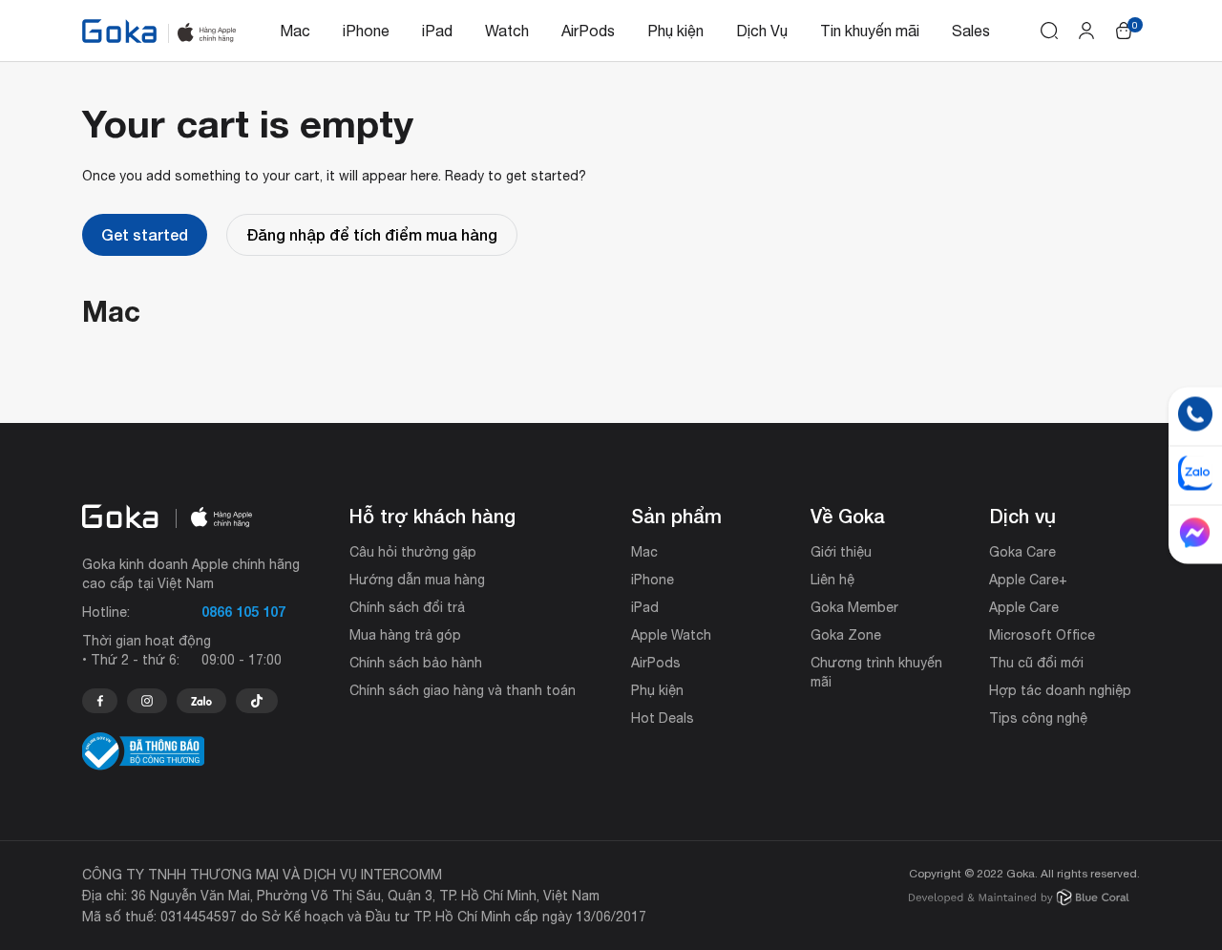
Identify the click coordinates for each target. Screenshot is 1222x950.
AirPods (588, 30)
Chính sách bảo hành (415, 662)
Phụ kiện (675, 30)
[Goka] (119, 31)
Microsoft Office (1042, 635)
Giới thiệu (841, 551)
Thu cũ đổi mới (1036, 662)
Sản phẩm (676, 515)
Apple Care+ (1028, 579)
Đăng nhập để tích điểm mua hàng (371, 234)
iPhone (366, 30)
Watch (507, 30)
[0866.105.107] (99, 700)
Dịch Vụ (762, 30)
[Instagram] (147, 700)
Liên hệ (832, 579)
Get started (144, 234)
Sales (971, 30)
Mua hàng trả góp (405, 635)
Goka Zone (846, 635)
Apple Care (1024, 607)
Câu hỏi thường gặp (412, 551)
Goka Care (1022, 551)
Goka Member (854, 607)
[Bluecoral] (1019, 900)
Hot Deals (662, 718)
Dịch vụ (1022, 515)
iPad (437, 30)
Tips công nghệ (1038, 718)
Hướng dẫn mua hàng (417, 579)
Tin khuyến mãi (869, 30)
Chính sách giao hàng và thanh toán (462, 690)
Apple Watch (671, 635)
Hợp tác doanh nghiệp (1060, 690)
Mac (295, 30)
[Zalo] (201, 700)
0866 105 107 (243, 611)
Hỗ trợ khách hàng (432, 515)
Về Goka (848, 515)
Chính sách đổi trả (407, 607)
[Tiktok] (257, 700)
